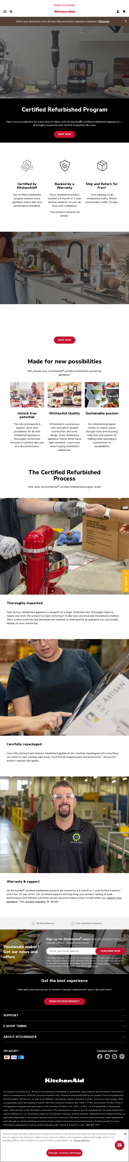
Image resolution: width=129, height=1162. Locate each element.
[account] (118, 11)
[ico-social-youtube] (107, 1056)
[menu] (5, 11)
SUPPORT (10, 1015)
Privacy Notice (104, 963)
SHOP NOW (64, 134)
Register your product (64, 1001)
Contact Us (93, 966)
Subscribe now (110, 951)
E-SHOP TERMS (15, 1026)
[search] (11, 11)
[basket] (124, 11)
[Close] (125, 1134)
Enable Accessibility (64, 5)
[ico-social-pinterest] (122, 1056)
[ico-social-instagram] (114, 1056)
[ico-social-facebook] (99, 1056)
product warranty (36, 901)
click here (80, 966)
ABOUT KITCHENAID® (20, 1037)
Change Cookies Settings (64, 1152)
